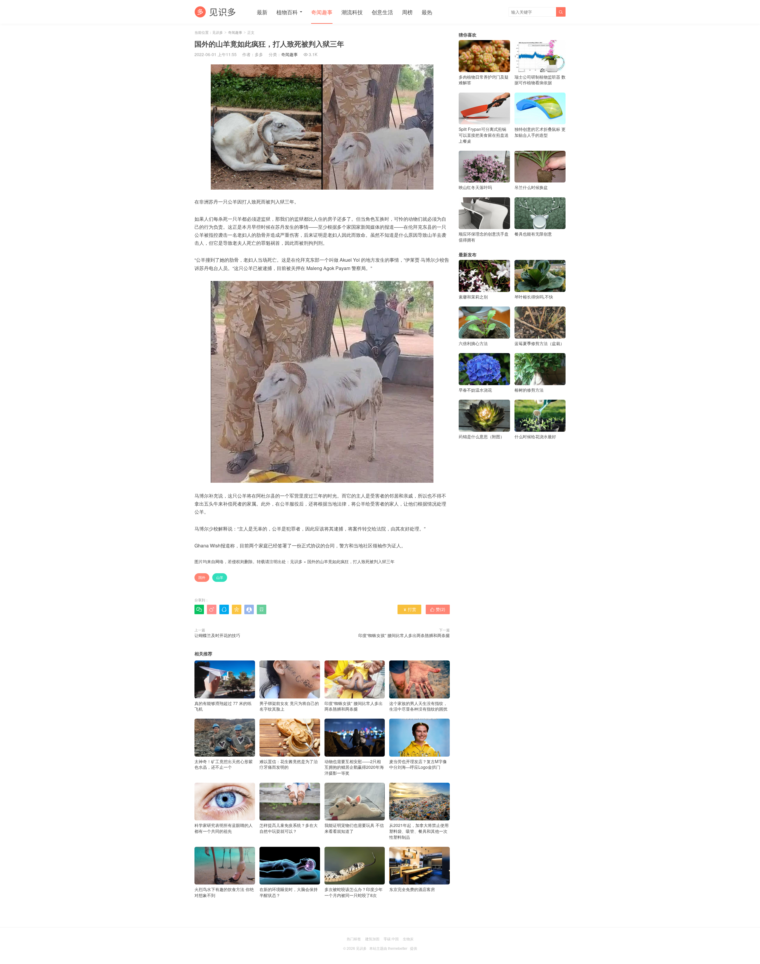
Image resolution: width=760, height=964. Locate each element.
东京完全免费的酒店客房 (412, 889)
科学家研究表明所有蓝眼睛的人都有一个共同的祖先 (223, 828)
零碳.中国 (391, 938)
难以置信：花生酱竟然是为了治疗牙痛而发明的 (288, 764)
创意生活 (382, 12)
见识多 (217, 32)
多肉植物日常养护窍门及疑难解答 (484, 79)
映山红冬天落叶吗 (475, 187)
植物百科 (287, 12)
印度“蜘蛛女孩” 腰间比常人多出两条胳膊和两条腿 (404, 635)
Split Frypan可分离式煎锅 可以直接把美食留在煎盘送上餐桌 (484, 135)
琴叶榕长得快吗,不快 (533, 297)
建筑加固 (372, 938)
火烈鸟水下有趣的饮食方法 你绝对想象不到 (224, 892)
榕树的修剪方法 (529, 390)
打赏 (409, 609)
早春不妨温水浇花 (475, 390)
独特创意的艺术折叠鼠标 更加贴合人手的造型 (540, 132)
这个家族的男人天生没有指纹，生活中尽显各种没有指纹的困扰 (418, 706)
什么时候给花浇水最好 (535, 436)
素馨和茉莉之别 (473, 297)
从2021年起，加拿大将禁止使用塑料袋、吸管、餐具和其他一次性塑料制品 (419, 831)
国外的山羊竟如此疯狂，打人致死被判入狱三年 (351, 561)
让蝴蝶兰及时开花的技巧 (217, 635)
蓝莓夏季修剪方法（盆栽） (539, 343)
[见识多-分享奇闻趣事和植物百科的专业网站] (215, 12)
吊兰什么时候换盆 (531, 187)
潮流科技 (352, 12)
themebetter (397, 948)
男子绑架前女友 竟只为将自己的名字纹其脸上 (289, 706)
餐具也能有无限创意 (533, 234)
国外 (201, 577)
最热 (427, 12)
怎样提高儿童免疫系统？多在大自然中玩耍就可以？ (288, 828)
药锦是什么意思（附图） (481, 436)
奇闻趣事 (321, 12)
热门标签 (354, 938)
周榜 (407, 12)
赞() (437, 609)
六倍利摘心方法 (473, 343)
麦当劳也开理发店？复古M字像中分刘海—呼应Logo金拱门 (418, 764)
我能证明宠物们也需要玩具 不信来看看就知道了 (354, 828)
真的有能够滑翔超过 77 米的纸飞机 (222, 706)
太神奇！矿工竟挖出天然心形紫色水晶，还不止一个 (223, 764)
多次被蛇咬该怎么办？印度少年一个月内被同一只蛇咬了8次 (353, 892)
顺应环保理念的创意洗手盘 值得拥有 (484, 237)
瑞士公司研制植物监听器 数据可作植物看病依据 (540, 79)
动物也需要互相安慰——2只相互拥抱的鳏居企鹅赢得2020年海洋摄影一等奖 (354, 767)
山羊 (219, 577)
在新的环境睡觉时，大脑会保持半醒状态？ (288, 892)
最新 (262, 12)
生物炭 (408, 938)
